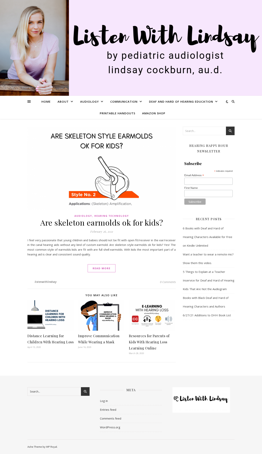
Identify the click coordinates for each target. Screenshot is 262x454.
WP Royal (51, 446)
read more (101, 268)
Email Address (194, 175)
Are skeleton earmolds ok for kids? (101, 222)
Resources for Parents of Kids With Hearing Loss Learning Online (149, 342)
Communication (124, 101)
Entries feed (108, 409)
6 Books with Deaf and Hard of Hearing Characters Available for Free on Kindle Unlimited (207, 236)
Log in (104, 401)
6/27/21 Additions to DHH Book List (207, 315)
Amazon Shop (153, 113)
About (63, 101)
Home (46, 101)
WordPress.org (110, 427)
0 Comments (168, 282)
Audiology (89, 101)
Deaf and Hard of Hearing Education (181, 101)
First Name (191, 187)
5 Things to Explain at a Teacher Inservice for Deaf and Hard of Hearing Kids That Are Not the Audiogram (208, 280)
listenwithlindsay (46, 282)
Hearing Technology (111, 216)
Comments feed (110, 418)
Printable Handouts (117, 113)
